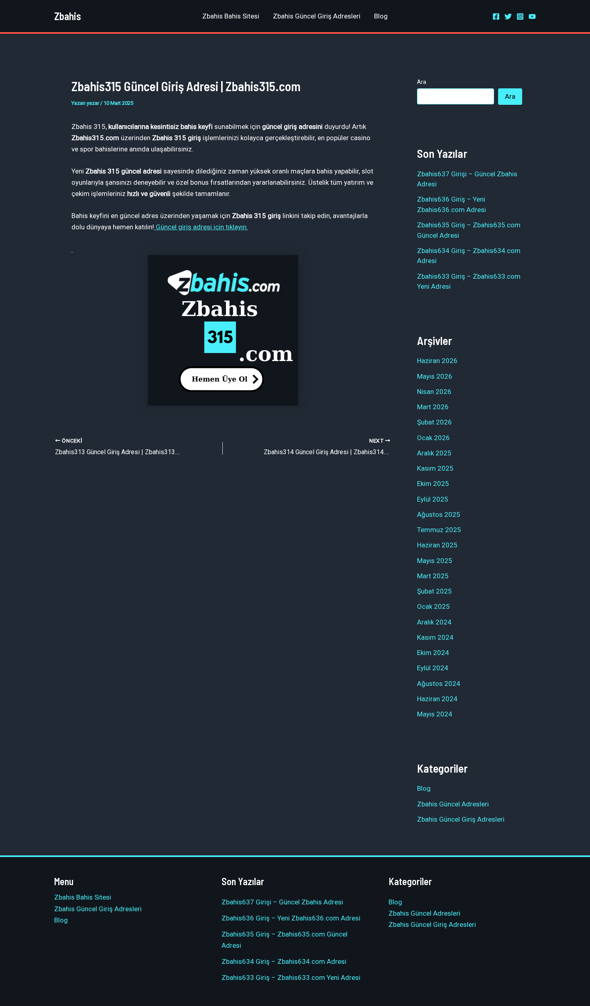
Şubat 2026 (434, 422)
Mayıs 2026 (434, 376)
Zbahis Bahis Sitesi (230, 16)
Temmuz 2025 (439, 530)
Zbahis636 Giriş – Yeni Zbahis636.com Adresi (291, 918)
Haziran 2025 (437, 545)
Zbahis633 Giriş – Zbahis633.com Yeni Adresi (291, 977)
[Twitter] (508, 16)
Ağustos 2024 (438, 684)
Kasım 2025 (435, 468)
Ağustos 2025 (438, 514)
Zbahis (67, 16)
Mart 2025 (433, 576)
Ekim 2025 (433, 484)
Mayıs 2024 (434, 714)
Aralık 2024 (434, 622)
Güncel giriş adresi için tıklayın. (201, 227)
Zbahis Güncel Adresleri (453, 804)
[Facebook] (496, 16)
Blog (381, 16)
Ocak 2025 (433, 606)
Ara (421, 82)
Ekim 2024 (433, 653)
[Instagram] (520, 16)
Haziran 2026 (437, 361)
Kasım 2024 (435, 637)
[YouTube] (532, 16)
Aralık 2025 (434, 453)
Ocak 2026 (433, 438)
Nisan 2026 (434, 392)
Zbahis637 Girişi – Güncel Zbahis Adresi (282, 902)
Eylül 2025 (432, 499)
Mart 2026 (433, 407)
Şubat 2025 (434, 591)
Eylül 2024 (432, 668)
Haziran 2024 (437, 699)
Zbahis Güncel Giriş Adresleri (316, 16)
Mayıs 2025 (434, 561)
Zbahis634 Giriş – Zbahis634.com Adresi (284, 961)
